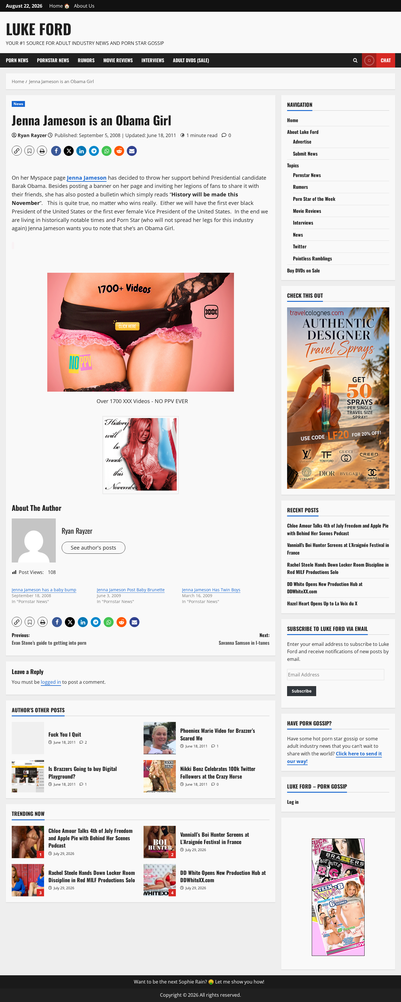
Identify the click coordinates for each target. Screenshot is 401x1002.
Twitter (299, 246)
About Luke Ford (303, 131)
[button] (17, 151)
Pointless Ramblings (312, 258)
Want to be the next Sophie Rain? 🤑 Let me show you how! (199, 982)
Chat (386, 59)
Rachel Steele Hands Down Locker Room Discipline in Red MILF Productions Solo (28, 880)
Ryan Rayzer (32, 135)
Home (292, 120)
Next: (244, 638)
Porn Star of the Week (314, 198)
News (18, 103)
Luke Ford (38, 28)
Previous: (49, 638)
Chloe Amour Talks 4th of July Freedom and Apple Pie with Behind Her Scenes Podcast (28, 842)
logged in (51, 682)
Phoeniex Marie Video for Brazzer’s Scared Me (160, 738)
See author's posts (93, 547)
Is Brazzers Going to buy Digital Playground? (28, 776)
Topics (293, 165)
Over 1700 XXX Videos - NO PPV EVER (142, 401)
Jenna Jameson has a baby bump (44, 589)
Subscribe (301, 691)
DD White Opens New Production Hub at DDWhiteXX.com (160, 880)
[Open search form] (355, 60)
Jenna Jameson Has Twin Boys (211, 589)
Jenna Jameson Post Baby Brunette (131, 589)
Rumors (86, 60)
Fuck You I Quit (28, 738)
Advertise (302, 141)
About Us (84, 6)
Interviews (152, 60)
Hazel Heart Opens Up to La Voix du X (322, 603)
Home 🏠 (59, 6)
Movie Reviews (118, 60)
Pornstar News (53, 60)
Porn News (17, 60)
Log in (293, 801)
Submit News (305, 153)
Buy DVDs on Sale (303, 270)
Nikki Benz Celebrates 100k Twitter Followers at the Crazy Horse (160, 776)
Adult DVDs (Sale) (191, 60)
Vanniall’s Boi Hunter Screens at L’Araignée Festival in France (160, 842)
